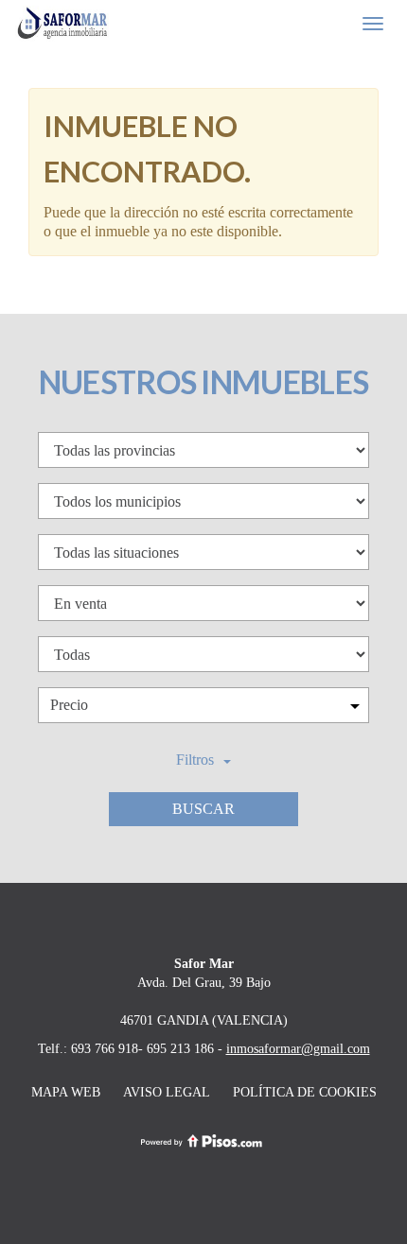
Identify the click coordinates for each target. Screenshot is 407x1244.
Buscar (203, 809)
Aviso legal (166, 1092)
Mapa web (65, 1092)
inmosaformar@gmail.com (298, 1048)
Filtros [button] (195, 760)
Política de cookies (305, 1092)
